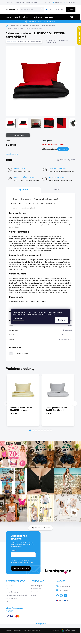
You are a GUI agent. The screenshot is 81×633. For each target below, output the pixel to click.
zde (53, 315)
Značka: (51, 42)
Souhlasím (61, 320)
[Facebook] (57, 595)
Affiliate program (40, 624)
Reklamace (19, 2)
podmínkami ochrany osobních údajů (22, 562)
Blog (7, 601)
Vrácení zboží (10, 2)
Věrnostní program (11, 598)
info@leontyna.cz (65, 586)
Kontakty (33, 595)
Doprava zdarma (36, 592)
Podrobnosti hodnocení (34, 41)
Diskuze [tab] (56, 190)
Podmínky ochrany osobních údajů (16, 595)
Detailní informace (12, 154)
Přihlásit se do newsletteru (21, 568)
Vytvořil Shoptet (55, 630)
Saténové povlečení (21, 353)
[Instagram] (61, 595)
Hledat (42, 9)
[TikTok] (65, 595)
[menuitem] (10, 17)
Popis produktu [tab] (23, 190)
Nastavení (18, 319)
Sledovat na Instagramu (42, 528)
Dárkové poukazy (36, 589)
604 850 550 (64, 590)
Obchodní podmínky (30, 2)
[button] (30, 430)
